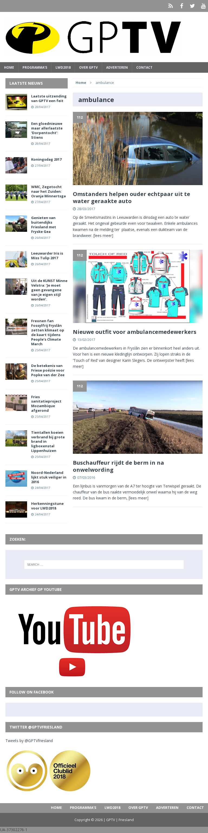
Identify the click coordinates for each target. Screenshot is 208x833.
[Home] (171, 6)
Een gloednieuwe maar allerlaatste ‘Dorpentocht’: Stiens (47, 130)
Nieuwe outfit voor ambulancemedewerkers (134, 331)
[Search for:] (104, 564)
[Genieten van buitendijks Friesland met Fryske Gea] (16, 228)
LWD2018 (63, 67)
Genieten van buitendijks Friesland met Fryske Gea (43, 224)
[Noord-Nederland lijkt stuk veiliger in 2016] (16, 483)
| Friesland (125, 819)
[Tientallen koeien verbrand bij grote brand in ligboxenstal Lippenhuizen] (16, 443)
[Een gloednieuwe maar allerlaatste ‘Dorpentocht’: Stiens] (16, 134)
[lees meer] (103, 235)
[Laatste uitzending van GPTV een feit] (16, 107)
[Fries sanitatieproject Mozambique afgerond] (16, 407)
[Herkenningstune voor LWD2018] (16, 514)
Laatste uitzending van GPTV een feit (49, 98)
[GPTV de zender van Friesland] (104, 37)
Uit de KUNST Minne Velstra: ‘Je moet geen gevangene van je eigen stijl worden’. (49, 290)
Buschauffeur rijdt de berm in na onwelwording (118, 466)
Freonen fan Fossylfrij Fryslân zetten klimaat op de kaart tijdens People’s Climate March (47, 332)
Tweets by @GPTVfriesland (29, 740)
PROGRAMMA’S (34, 67)
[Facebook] (181, 6)
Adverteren (117, 67)
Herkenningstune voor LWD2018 (47, 506)
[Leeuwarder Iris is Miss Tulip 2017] (16, 264)
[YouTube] (203, 6)
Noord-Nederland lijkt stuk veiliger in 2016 (48, 477)
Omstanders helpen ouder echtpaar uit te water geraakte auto (131, 197)
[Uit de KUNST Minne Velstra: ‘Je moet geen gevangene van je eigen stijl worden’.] (16, 291)
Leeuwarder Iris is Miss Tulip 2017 (47, 255)
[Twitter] (192, 6)
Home (9, 67)
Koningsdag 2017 (46, 159)
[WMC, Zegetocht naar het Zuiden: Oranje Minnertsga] (16, 197)
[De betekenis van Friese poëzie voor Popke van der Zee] (16, 376)
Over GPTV (88, 67)
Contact (144, 67)
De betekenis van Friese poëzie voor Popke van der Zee (47, 370)
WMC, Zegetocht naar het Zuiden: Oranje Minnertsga (48, 191)
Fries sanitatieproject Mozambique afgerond (46, 403)
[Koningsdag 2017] (16, 170)
